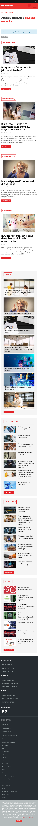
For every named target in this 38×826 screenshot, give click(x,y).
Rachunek (4, 773)
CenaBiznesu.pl (6, 739)
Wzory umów (5, 794)
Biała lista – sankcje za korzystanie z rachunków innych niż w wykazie (15, 126)
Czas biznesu (5, 751)
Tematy (11, 12)
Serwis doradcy (6, 779)
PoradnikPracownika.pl (8, 742)
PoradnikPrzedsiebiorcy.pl (9, 735)
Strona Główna (4, 12)
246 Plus (4, 797)
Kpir (3, 760)
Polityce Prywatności (28, 817)
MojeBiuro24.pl (6, 728)
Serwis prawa (5, 782)
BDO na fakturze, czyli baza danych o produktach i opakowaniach (17, 238)
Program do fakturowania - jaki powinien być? (16, 69)
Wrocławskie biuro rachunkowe (9, 791)
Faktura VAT (5, 757)
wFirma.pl (5, 724)
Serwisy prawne (6, 785)
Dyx (3, 754)
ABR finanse (5, 745)
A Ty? (3, 748)
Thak (3, 788)
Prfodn (3, 770)
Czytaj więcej (6, 89)
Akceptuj (19, 820)
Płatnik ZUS (5, 763)
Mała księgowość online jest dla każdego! (17, 183)
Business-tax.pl (6, 731)
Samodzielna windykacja (8, 776)
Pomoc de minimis (6, 767)
